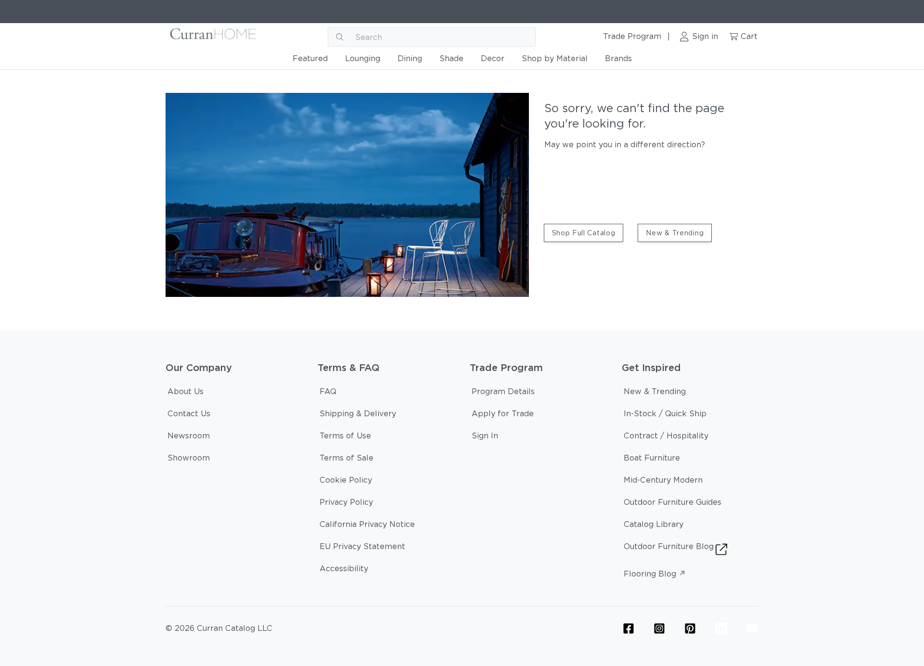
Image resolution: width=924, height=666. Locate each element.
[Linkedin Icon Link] (721, 628)
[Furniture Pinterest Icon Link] (690, 628)
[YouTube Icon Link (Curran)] (751, 628)
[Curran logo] (213, 37)
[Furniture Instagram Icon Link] (659, 628)
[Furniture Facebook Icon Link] (628, 628)
